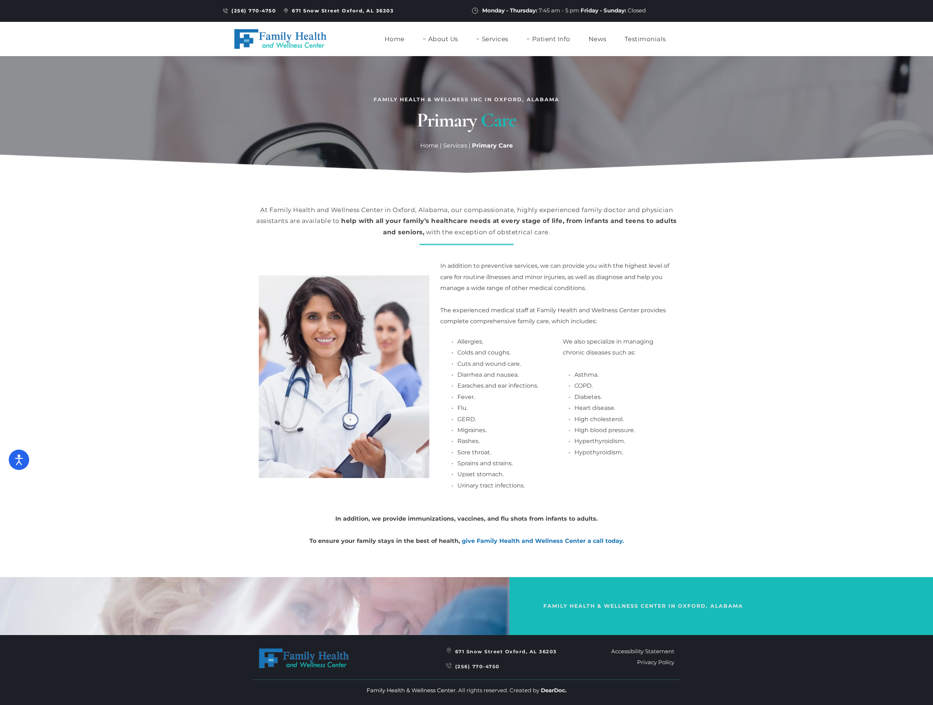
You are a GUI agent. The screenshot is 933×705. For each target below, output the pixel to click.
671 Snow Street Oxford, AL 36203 (506, 651)
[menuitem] (394, 39)
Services (455, 145)
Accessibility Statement (642, 651)
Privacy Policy (655, 662)
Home (429, 145)
